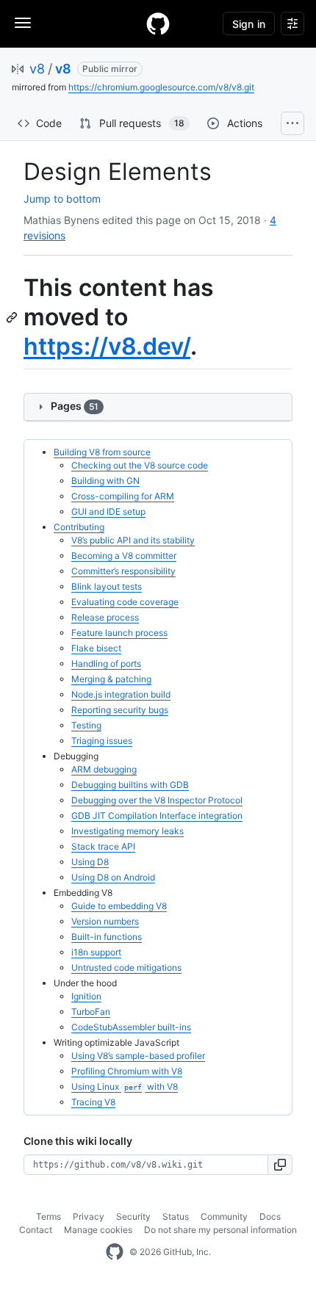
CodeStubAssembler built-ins (131, 1027)
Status (175, 1216)
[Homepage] (158, 23)
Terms (48, 1216)
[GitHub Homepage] (114, 1252)
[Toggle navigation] (23, 23)
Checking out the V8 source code (139, 465)
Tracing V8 (93, 1101)
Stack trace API (103, 846)
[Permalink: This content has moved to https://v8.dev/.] (13, 317)
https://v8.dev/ (107, 346)
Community (224, 1216)
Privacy (88, 1216)
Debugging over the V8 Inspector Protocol (157, 800)
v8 (37, 68)
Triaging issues (101, 740)
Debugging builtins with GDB (130, 784)
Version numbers (105, 921)
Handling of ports (106, 663)
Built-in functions (106, 936)
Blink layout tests (106, 586)
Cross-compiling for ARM (122, 496)
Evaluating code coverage (125, 601)
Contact (35, 1229)
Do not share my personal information (220, 1229)
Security (133, 1216)
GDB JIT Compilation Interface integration (157, 815)
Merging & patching (111, 678)
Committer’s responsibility (123, 570)
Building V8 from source (102, 452)
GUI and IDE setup (108, 511)
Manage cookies (98, 1229)
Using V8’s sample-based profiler (138, 1055)
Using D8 (90, 861)
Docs (270, 1216)
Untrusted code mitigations (126, 967)
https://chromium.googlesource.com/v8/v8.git (161, 87)
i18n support (96, 952)
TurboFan (90, 1011)
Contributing (79, 526)
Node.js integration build (120, 694)
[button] (280, 1164)
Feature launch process (119, 632)
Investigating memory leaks (127, 830)
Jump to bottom (62, 198)
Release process (105, 617)
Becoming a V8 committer (123, 555)
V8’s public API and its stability (133, 540)
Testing (86, 725)
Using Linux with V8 (124, 1086)
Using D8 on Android (113, 877)
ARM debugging (104, 769)
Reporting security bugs (119, 709)
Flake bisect (96, 648)
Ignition (86, 996)
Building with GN (105, 480)
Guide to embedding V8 (119, 905)
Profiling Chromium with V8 (126, 1071)
